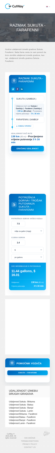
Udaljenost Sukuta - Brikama (22, 401)
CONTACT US (30, 447)
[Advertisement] (27, 173)
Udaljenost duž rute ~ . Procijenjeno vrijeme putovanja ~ (29, 110)
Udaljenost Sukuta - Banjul (21, 408)
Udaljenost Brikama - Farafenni (23, 414)
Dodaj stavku (24, 126)
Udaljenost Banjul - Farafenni (22, 420)
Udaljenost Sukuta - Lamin (21, 411)
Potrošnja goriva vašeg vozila (27, 218)
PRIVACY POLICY (30, 444)
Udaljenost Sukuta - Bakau (21, 404)
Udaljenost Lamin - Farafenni (22, 423)
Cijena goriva (18, 237)
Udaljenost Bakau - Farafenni (22, 417)
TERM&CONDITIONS (29, 441)
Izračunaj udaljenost (27, 149)
